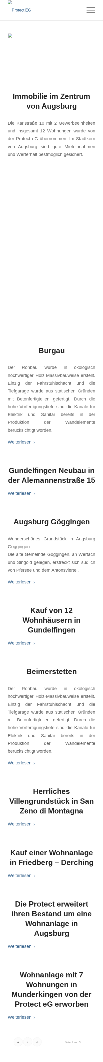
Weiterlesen (20, 442)
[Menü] (88, 10)
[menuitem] (88, 10)
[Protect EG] (43, 10)
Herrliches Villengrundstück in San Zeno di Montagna (51, 801)
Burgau (51, 350)
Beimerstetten (51, 671)
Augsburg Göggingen (52, 522)
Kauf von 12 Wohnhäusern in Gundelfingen (51, 620)
